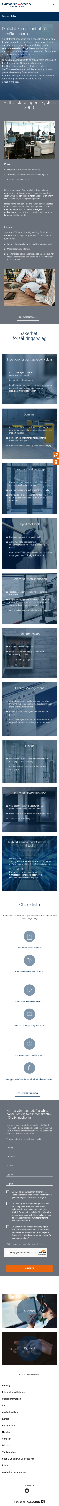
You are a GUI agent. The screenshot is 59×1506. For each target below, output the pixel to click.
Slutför (29, 1268)
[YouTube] (27, 1490)
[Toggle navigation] (53, 2)
